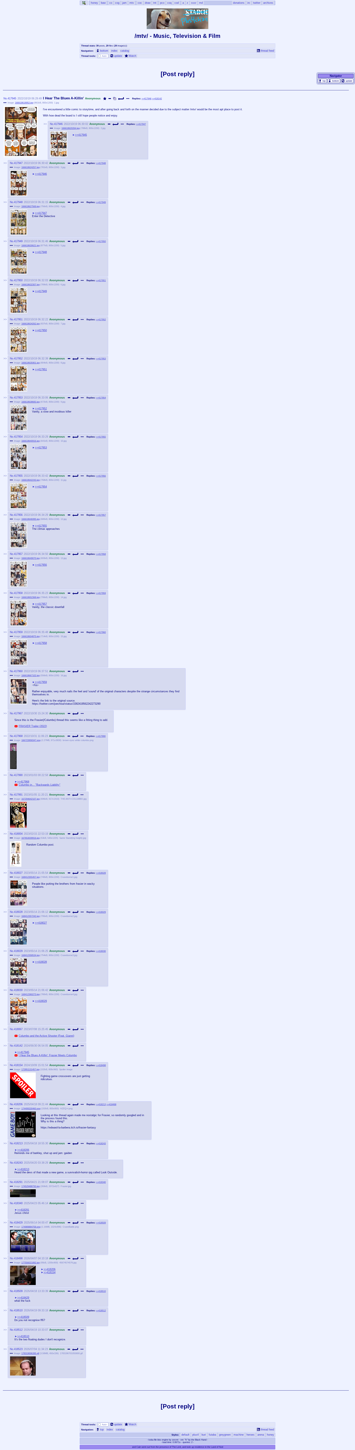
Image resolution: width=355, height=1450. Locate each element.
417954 (18, 436)
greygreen (225, 1434)
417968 (18, 736)
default (185, 1434)
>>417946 (146, 98)
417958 (18, 593)
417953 (18, 397)
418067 (18, 1029)
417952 (18, 358)
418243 (18, 1162)
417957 (18, 553)
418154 (18, 1065)
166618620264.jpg (70, 128)
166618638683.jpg (30, 402)
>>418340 (101, 1182)
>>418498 (101, 1065)
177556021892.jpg (30, 1262)
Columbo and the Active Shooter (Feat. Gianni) (46, 1035)
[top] (322, 81)
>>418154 (49, 1272)
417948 (18, 202)
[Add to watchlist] (105, 98)
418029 (18, 951)
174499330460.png (30, 1108)
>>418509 (101, 1222)
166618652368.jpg (30, 597)
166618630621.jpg (30, 245)
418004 (18, 833)
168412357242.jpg (30, 916)
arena (260, 1434)
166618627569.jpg (30, 206)
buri (204, 1434)
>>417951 (101, 280)
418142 (18, 1045)
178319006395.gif (30, 1353)
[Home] (84, 3)
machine (239, 1434)
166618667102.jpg (30, 675)
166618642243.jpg (30, 480)
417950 (18, 280)
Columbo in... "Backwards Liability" (39, 784)
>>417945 (81, 134)
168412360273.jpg (30, 994)
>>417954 (101, 397)
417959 (18, 632)
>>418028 (101, 873)
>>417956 (101, 476)
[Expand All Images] (115, 98)
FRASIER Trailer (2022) (33, 726)
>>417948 (101, 163)
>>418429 (23, 1297)
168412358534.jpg (30, 955)
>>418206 (23, 1149)
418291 (18, 1182)
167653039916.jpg (30, 838)
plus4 (195, 1434)
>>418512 (101, 1310)
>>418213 (101, 1104)
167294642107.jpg (30, 799)
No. (5, 98)
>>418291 (23, 1209)
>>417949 (101, 202)
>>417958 (101, 554)
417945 (12, 98)
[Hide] (110, 98)
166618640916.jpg (30, 441)
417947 (18, 163)
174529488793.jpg (30, 1186)
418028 (18, 911)
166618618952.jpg (24, 102)
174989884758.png (30, 1227)
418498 (18, 1258)
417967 (18, 713)
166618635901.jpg (30, 362)
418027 (18, 872)
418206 (18, 1104)
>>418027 (41, 922)
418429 (18, 1222)
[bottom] (334, 81)
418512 (18, 1329)
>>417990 (101, 736)
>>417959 (101, 593)
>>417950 (101, 241)
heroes (251, 1434)
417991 (18, 794)
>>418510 (101, 1291)
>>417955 (101, 437)
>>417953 (101, 358)
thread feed (267, 50)
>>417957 (101, 515)
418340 (18, 1203)
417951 (18, 319)
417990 (18, 775)
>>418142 (157, 98)
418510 (18, 1310)
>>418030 (101, 951)
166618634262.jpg (30, 323)
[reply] (121, 98)
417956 (18, 514)
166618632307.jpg (30, 284)
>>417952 (101, 319)
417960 (18, 671)
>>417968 (23, 781)
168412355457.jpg (30, 877)
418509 (18, 1291)
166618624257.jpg (30, 167)
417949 (18, 241)
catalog (124, 50)
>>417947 (141, 124)
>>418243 (101, 1143)
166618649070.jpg (30, 558)
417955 (18, 475)
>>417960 (101, 632)
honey (270, 1434)
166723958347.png (30, 740)
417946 (58, 123)
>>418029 (101, 912)
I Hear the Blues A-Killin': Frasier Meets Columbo (48, 1055)
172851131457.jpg (30, 1069)
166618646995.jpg (30, 519)
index (114, 50)
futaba (212, 1434)
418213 (18, 1143)
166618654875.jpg (30, 636)
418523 (18, 1349)
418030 (18, 990)
